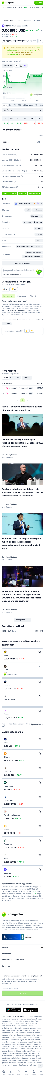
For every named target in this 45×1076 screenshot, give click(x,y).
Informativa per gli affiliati (10, 374)
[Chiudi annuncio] (39, 666)
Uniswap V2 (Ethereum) (17, 310)
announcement (12, 55)
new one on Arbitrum (29, 50)
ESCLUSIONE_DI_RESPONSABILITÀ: (15, 1017)
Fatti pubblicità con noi (11, 274)
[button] (28, 210)
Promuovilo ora (37, 724)
